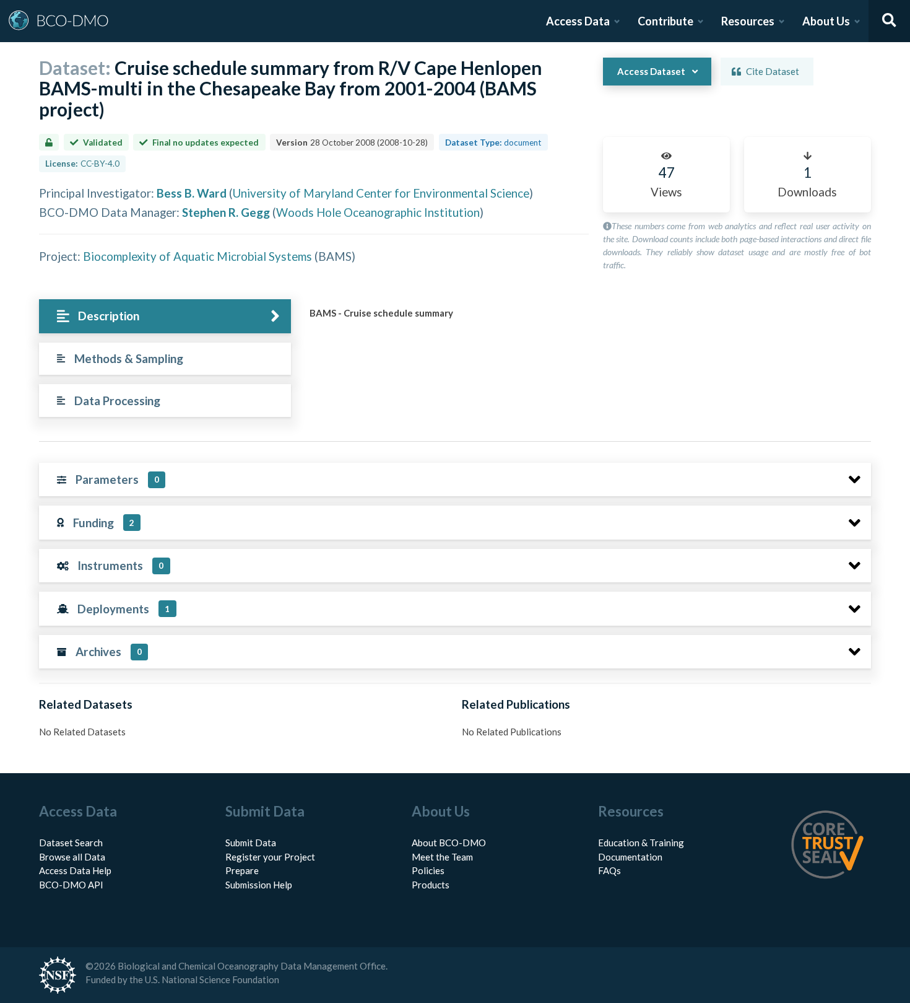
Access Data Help (75, 870)
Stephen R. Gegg (226, 212)
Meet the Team (442, 856)
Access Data (578, 21)
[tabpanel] (587, 318)
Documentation (630, 856)
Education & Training (641, 842)
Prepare (242, 870)
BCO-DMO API (71, 884)
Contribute (665, 21)
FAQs (609, 870)
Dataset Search (71, 842)
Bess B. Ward (192, 193)
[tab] (165, 316)
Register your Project (270, 856)
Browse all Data (72, 856)
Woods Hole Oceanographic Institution (378, 212)
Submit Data (250, 842)
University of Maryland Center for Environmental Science (381, 193)
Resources (747, 21)
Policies (428, 870)
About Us (826, 21)
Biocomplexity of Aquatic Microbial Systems (197, 256)
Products (430, 884)
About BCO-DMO (449, 842)
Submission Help (258, 884)
